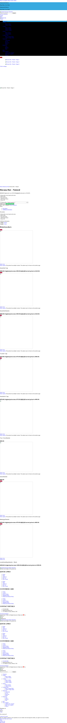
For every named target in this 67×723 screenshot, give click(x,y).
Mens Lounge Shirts (9, 36)
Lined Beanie (3, 565)
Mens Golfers (8, 24)
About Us (5, 665)
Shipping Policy (6, 684)
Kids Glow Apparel (9, 54)
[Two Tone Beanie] (16, 521)
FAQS (4, 680)
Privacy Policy (6, 682)
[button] (9, 292)
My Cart (4, 666)
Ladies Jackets (8, 34)
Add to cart (3, 292)
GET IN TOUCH (3, 14)
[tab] (5, 297)
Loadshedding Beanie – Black (8, 651)
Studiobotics (28, 703)
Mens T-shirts (8, 27)
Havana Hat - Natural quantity (8, 291)
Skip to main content (12, 0)
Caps (6, 46)
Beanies (7, 47)
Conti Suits (7, 40)
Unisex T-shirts (8, 30)
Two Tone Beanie (5, 526)
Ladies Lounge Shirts (9, 37)
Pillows (6, 55)
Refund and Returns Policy (8, 685)
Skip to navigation (4, 0)
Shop (4, 664)
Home (1, 275)
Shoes (6, 44)
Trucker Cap (3, 442)
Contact (4, 681)
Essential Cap (4, 357)
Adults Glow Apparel (9, 52)
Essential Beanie (4, 399)
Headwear (5, 275)
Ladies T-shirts (8, 29)
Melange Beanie (4, 608)
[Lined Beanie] (16, 560)
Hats (6, 49)
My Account (5, 667)
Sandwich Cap (4, 485)
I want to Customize (10, 292)
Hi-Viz (6, 41)
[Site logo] (6, 11)
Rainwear (7, 42)
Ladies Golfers (8, 25)
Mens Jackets (8, 32)
